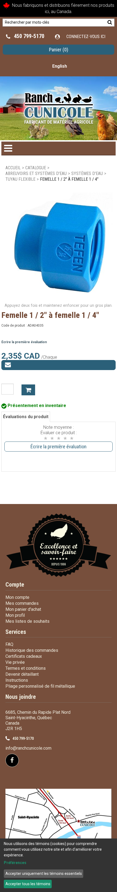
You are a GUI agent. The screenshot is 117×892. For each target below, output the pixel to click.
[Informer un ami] (58, 365)
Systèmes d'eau (87, 173)
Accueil (13, 167)
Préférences (15, 862)
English (59, 66)
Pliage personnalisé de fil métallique (40, 686)
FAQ (9, 644)
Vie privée (15, 662)
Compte (14, 584)
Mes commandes (22, 603)
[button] (58, 49)
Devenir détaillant (22, 674)
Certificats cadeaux (23, 656)
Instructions (16, 680)
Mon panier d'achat (23, 609)
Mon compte (17, 597)
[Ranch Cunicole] (58, 105)
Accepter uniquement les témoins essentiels (43, 873)
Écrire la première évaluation (24, 342)
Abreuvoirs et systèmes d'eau (36, 173)
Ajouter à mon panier (28, 389)
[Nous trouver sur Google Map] (58, 826)
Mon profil (15, 615)
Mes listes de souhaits (27, 621)
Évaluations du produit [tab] (25, 416)
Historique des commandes (31, 650)
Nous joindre (20, 696)
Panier (58, 49)
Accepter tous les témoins (27, 884)
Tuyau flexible (20, 179)
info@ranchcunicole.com (28, 748)
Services (15, 631)
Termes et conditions (25, 668)
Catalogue (35, 167)
